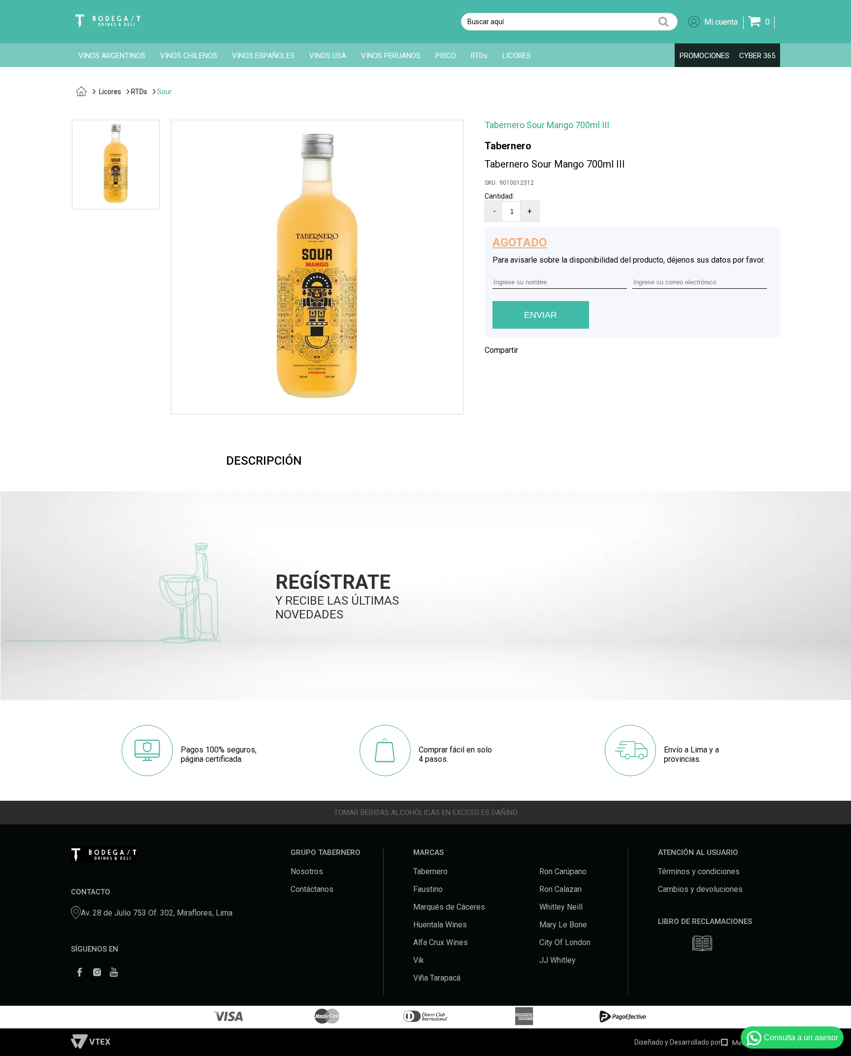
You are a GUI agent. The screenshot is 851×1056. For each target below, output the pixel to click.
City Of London (564, 942)
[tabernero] (81, 83)
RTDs (479, 55)
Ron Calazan (560, 889)
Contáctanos (312, 889)
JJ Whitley (557, 960)
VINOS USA (327, 55)
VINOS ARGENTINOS (111, 55)
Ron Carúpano (563, 871)
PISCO (445, 55)
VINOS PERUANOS (391, 55)
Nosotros (307, 871)
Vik (418, 960)
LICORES (516, 55)
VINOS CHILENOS (188, 55)
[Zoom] (115, 204)
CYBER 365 (757, 55)
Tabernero (508, 146)
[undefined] (317, 267)
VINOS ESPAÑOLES (263, 55)
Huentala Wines (440, 924)
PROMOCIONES (704, 55)
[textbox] (569, 22)
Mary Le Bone (563, 924)
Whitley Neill (561, 907)
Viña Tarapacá (436, 978)
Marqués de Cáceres (449, 907)
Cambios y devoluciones (700, 889)
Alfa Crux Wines (440, 942)
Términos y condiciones (699, 871)
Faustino (428, 889)
